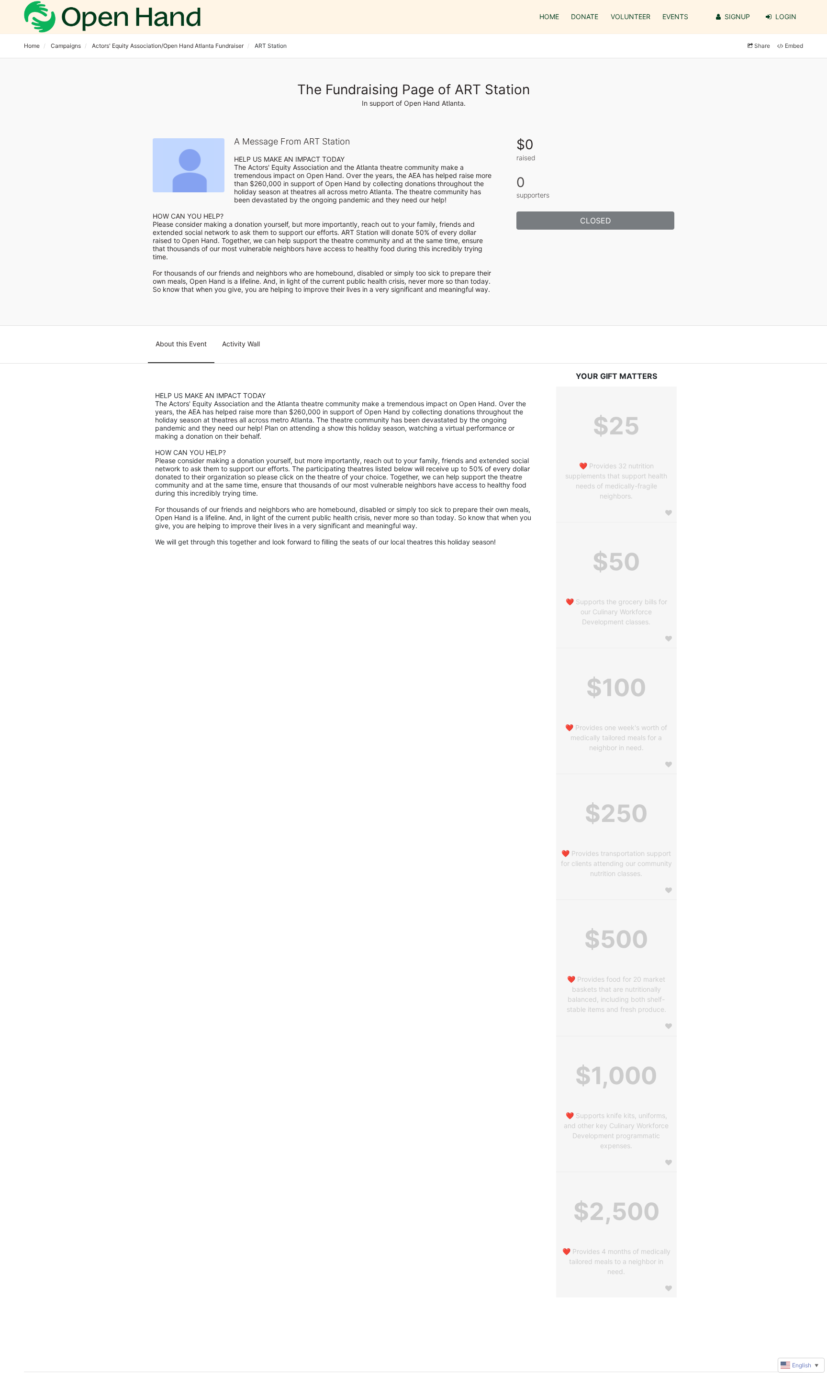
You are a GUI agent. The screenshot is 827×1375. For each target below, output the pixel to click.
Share (762, 45)
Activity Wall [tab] (241, 344)
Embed (794, 45)
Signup (737, 16)
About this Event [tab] (181, 344)
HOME (549, 16)
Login (785, 16)
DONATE (584, 16)
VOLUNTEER (630, 16)
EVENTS (675, 16)
